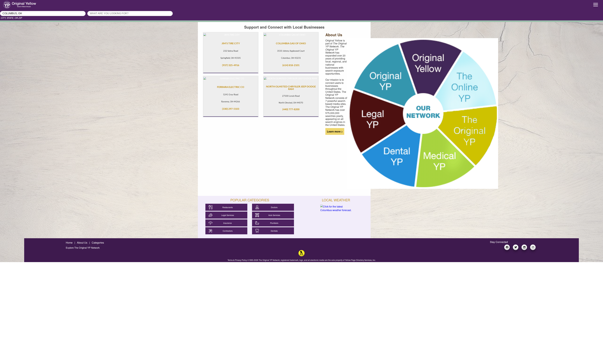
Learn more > (334, 131)
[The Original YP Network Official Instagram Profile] (533, 247)
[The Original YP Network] (301, 255)
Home (69, 242)
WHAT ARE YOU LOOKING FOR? (105, 10)
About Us (82, 242)
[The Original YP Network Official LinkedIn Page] (524, 247)
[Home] (75, 4)
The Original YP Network (269, 260)
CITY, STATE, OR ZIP (11, 17)
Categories (98, 242)
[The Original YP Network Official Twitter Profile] (515, 247)
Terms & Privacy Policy (237, 260)
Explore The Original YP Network (83, 247)
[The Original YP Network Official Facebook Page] (507, 247)
